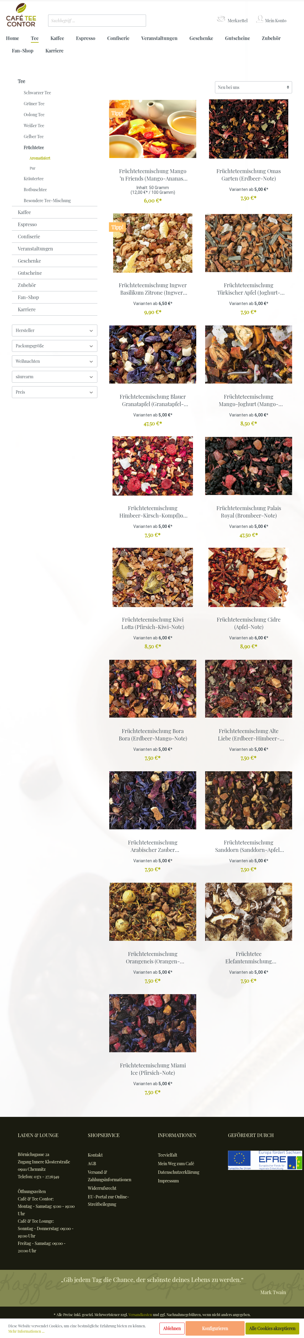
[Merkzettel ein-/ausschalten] (190, 163)
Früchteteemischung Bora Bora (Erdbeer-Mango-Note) (153, 734)
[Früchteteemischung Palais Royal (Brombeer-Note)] (248, 466)
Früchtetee (34, 147)
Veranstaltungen (35, 248)
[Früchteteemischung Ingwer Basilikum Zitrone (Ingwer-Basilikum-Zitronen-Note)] (152, 243)
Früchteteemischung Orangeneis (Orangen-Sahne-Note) (153, 957)
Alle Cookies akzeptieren (272, 1328)
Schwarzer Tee (37, 92)
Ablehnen (172, 1328)
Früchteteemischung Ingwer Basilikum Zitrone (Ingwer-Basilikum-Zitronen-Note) (153, 289)
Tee (21, 81)
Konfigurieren (215, 1328)
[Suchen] (137, 21)
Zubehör (27, 285)
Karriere (27, 309)
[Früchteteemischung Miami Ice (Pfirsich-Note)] (152, 1023)
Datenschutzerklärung (178, 1172)
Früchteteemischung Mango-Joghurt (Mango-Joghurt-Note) (248, 400)
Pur (32, 168)
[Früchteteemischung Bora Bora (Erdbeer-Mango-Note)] (152, 689)
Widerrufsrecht (102, 1188)
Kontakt (95, 1155)
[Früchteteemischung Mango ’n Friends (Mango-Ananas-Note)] (152, 129)
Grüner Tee (34, 103)
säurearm (24, 376)
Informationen (177, 1135)
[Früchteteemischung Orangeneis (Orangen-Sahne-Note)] (152, 911)
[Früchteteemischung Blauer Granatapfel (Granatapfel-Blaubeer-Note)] (152, 354)
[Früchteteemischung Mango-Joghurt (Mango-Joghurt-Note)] (248, 354)
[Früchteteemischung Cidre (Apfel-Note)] (248, 577)
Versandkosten (140, 1314)
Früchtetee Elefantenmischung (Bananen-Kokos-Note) (248, 957)
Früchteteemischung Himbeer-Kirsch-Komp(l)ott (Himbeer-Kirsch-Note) (152, 511)
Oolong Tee (34, 114)
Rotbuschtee (35, 189)
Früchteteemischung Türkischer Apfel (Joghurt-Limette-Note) (248, 289)
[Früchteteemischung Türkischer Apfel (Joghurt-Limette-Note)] (248, 243)
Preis (20, 392)
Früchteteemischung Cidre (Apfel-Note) (249, 623)
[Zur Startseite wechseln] (21, 15)
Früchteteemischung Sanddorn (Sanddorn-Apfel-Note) (248, 846)
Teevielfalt (167, 1155)
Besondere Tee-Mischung (47, 200)
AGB (92, 1163)
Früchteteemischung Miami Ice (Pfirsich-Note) (153, 1069)
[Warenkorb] (294, 15)
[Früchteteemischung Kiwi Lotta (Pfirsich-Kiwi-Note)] (152, 577)
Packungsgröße (30, 346)
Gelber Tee (34, 136)
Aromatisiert (40, 158)
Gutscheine (30, 273)
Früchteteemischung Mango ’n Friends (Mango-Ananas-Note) (152, 174)
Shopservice (104, 1135)
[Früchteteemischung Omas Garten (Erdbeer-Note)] (248, 129)
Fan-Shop (28, 297)
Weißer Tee (34, 125)
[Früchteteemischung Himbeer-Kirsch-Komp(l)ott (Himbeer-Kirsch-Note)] (152, 466)
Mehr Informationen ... (26, 1331)
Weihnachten (28, 361)
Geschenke (29, 261)
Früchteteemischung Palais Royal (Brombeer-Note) (248, 511)
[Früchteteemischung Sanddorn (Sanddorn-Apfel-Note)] (248, 800)
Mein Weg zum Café (176, 1163)
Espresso (27, 224)
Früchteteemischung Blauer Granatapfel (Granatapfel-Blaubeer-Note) (153, 400)
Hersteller (25, 330)
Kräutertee (34, 178)
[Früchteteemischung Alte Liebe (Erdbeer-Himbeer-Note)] (248, 689)
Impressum (168, 1181)
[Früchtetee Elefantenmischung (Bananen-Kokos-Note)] (248, 911)
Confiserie (29, 236)
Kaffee (24, 212)
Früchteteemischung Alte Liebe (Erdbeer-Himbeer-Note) (249, 734)
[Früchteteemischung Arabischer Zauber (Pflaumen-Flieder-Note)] (152, 800)
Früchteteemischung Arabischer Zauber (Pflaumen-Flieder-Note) (153, 846)
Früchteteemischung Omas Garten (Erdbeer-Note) (248, 174)
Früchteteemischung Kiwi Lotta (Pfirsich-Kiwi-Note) (152, 623)
